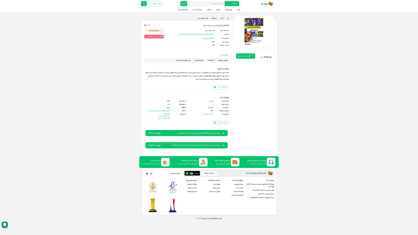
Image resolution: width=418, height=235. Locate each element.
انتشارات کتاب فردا (237, 195)
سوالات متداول (192, 184)
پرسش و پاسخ (192, 188)
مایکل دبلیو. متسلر (207, 38)
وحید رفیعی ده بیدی (164, 118)
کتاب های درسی (202, 18)
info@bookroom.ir (257, 197)
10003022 (261, 194)
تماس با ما (240, 188)
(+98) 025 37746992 (259, 190)
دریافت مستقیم (209, 173)
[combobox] (206, 3)
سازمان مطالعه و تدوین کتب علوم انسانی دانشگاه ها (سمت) (196, 34)
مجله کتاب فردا (238, 191)
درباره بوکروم (239, 184)
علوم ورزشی (224, 55)
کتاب (221, 18)
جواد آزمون (167, 114)
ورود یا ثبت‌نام (154, 133)
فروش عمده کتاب (214, 191)
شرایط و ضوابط (192, 191)
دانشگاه (214, 18)
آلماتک (198, 218)
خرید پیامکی (216, 188)
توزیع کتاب (216, 184)
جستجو (184, 3)
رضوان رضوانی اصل (164, 116)
